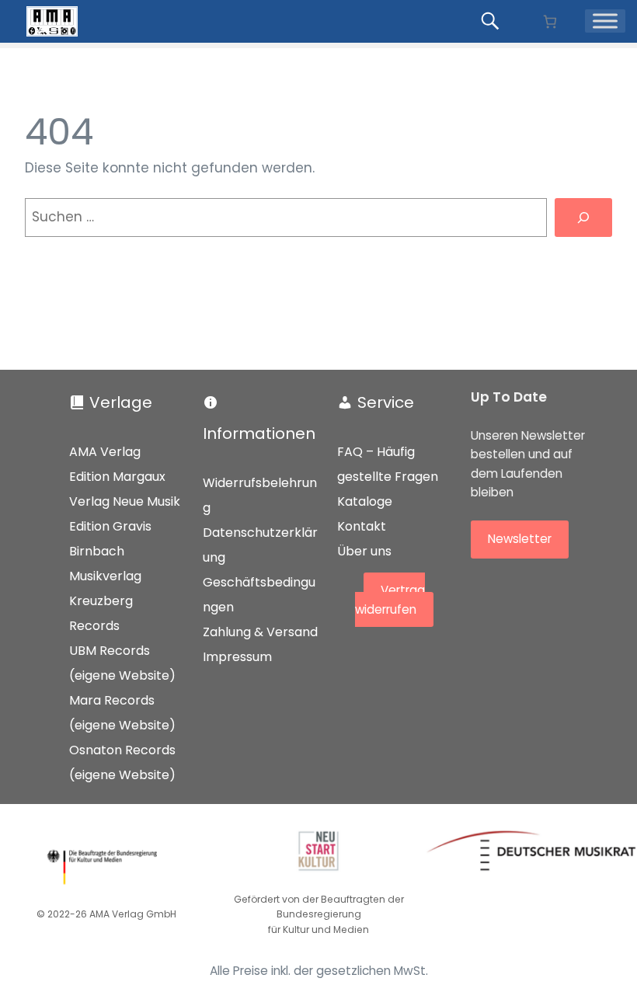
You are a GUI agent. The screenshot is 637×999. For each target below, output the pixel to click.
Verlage (120, 402)
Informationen (259, 433)
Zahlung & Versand (260, 632)
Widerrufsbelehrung (260, 495)
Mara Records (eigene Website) (122, 712)
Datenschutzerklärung (260, 545)
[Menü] (605, 21)
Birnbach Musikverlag (105, 563)
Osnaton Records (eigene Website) (122, 762)
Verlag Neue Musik (124, 501)
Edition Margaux (117, 477)
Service (385, 402)
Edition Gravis (110, 526)
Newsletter (520, 539)
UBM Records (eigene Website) (122, 663)
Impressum (237, 657)
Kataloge (364, 501)
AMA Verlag (105, 452)
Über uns (364, 551)
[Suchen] (583, 218)
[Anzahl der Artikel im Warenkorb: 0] (549, 21)
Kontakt (361, 526)
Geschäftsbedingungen (259, 594)
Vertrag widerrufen (390, 600)
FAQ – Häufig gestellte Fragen (387, 464)
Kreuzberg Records (101, 613)
